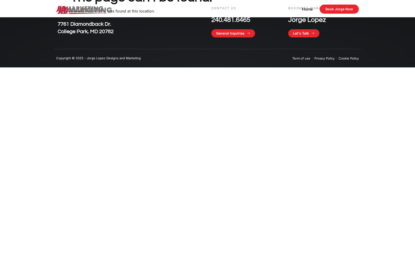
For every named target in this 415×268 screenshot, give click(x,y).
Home (307, 9)
